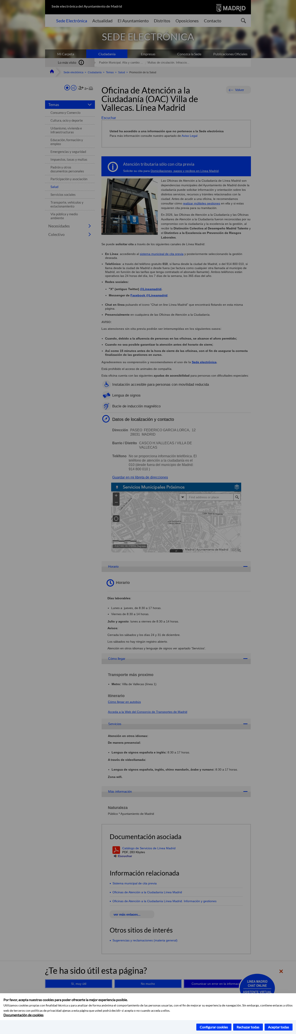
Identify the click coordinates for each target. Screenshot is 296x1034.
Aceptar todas (278, 1027)
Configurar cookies (214, 1027)
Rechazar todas (248, 1027)
